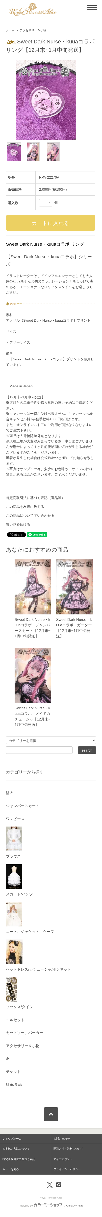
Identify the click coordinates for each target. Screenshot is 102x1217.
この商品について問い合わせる (30, 515)
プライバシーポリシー (67, 1169)
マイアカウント (63, 1159)
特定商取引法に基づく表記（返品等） (35, 498)
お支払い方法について (16, 1148)
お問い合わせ (61, 1138)
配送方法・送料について (68, 1148)
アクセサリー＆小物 (33, 30)
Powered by (26, 1205)
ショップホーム (12, 1138)
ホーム (9, 30)
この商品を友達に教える (25, 507)
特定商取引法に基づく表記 (18, 1159)
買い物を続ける (18, 524)
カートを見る (10, 1169)
